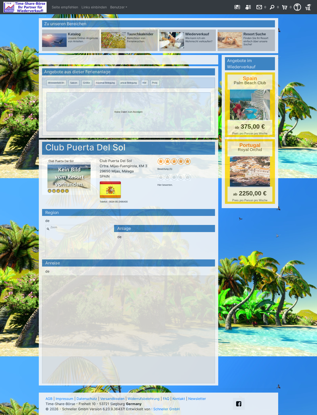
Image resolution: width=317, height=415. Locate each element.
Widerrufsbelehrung (144, 398)
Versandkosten (112, 398)
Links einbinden (94, 7)
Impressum (64, 398)
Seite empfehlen (65, 7)
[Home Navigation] (237, 7)
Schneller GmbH (166, 409)
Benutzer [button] (117, 7)
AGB (49, 398)
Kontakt (179, 398)
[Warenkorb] (308, 7)
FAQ (166, 398)
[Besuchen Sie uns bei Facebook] (239, 404)
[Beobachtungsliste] (297, 7)
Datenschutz (87, 398)
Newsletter (197, 398)
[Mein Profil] (248, 7)
